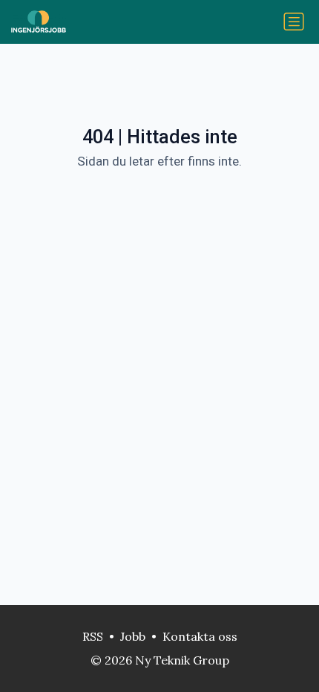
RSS (92, 636)
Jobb (132, 636)
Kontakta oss (199, 636)
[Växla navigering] (294, 21)
